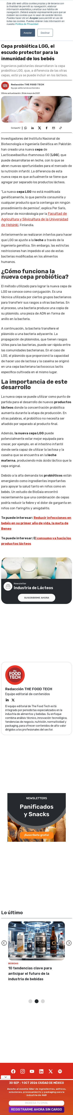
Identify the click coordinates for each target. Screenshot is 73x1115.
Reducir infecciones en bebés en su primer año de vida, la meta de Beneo (36, 523)
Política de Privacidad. (27, 24)
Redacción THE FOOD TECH (27, 84)
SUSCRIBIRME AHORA (36, 597)
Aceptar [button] (28, 32)
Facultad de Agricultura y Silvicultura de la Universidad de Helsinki (34, 219)
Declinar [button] (45, 32)
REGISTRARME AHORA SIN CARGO (36, 1109)
